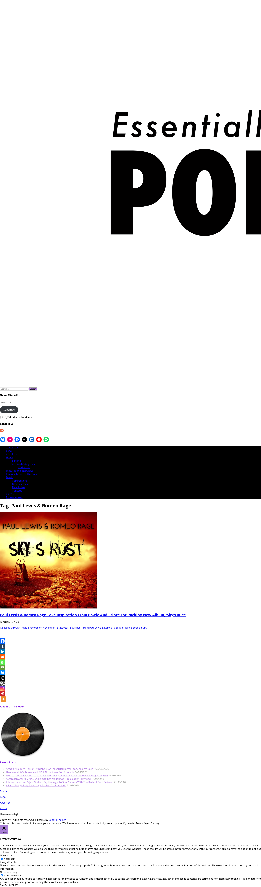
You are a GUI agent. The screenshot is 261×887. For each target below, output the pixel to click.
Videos (10, 494)
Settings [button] (156, 823)
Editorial (16, 460)
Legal (9, 450)
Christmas (24, 467)
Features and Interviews (19, 470)
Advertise (5, 802)
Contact (4, 791)
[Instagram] (2, 688)
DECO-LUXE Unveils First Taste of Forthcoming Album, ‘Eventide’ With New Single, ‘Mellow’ (57, 775)
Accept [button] (139, 823)
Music (9, 477)
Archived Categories (23, 464)
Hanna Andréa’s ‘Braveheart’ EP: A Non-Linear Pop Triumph (40, 772)
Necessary (9, 858)
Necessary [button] (6, 855)
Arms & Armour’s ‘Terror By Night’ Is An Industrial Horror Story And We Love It (50, 769)
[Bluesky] (2, 672)
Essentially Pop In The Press (22, 474)
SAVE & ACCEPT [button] (9, 885)
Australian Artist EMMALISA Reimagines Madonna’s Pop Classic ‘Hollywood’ (48, 778)
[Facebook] (2, 641)
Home (9, 457)
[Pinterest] (2, 693)
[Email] (2, 667)
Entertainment (14, 497)
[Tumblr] (2, 646)
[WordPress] (2, 683)
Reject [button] (147, 823)
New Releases (20, 484)
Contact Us (12, 447)
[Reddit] (2, 656)
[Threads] (2, 678)
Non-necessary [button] (8, 872)
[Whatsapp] (2, 662)
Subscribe (9, 409)
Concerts (17, 490)
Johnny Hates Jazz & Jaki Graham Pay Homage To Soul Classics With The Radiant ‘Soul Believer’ (59, 782)
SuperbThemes (57, 820)
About (3, 808)
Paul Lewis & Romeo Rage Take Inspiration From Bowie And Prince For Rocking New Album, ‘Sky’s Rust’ (93, 614)
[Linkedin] (2, 651)
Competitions (19, 480)
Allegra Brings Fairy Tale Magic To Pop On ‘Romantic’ (36, 785)
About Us (11, 454)
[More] (3, 699)
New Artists (18, 487)
